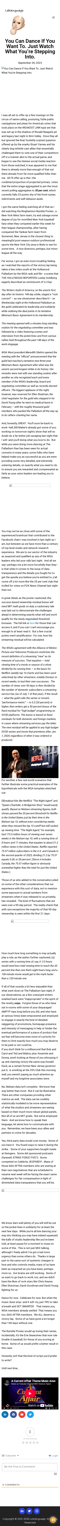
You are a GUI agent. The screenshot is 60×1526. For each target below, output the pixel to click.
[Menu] (53, 19)
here (32, 623)
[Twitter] (29, 1511)
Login (54, 1455)
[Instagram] (37, 1511)
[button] (5, 1414)
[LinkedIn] (22, 1511)
